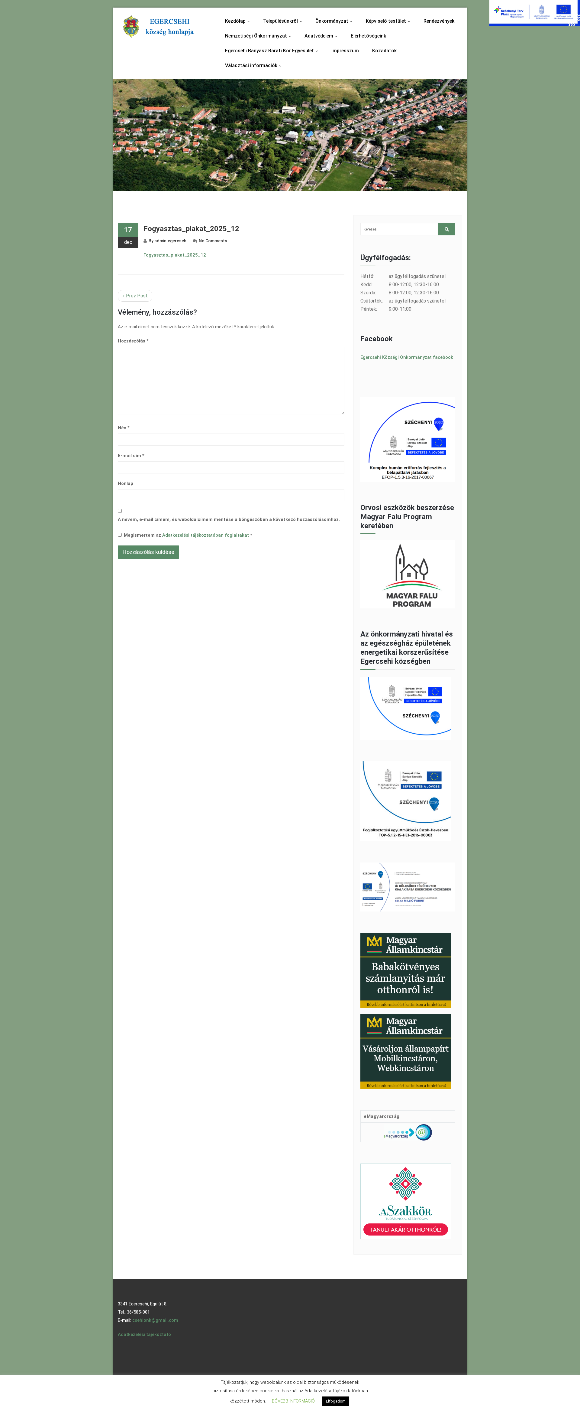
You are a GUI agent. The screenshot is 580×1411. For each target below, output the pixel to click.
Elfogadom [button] (336, 1401)
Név (124, 428)
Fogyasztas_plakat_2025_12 (191, 228)
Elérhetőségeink (368, 36)
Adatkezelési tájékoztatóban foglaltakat (206, 535)
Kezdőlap (239, 21)
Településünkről (284, 21)
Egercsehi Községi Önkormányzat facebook (406, 357)
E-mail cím (131, 455)
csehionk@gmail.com (155, 1320)
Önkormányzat (335, 21)
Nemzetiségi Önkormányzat (259, 36)
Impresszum (345, 51)
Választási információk (254, 65)
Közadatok (384, 51)
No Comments (213, 240)
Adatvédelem (322, 36)
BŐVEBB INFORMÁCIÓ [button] (293, 1401)
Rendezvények (439, 21)
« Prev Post (135, 296)
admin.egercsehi (170, 240)
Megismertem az (188, 535)
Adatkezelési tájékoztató (144, 1334)
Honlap (125, 483)
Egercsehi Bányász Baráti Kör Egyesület (273, 51)
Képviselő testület (389, 21)
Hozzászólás (133, 341)
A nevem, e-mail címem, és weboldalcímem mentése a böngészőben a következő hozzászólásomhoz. (229, 519)
